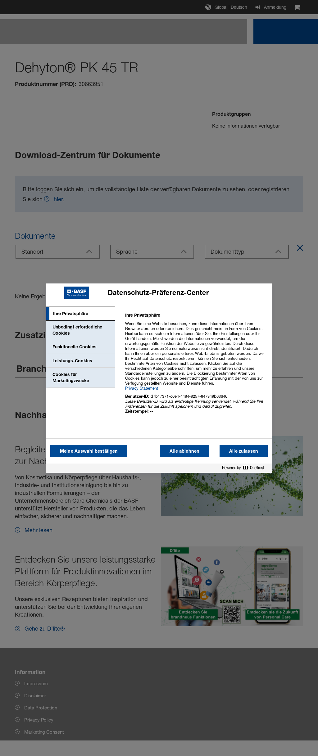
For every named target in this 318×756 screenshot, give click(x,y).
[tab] (80, 313)
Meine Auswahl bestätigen (89, 451)
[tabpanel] (196, 366)
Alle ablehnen (184, 451)
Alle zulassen (243, 451)
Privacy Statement (141, 388)
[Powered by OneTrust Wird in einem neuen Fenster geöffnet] (245, 469)
